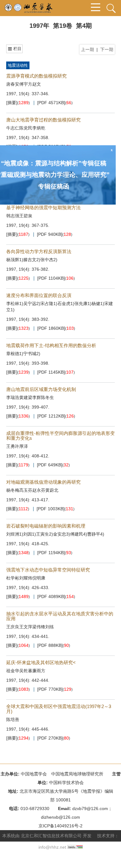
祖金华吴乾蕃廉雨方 (25, 670)
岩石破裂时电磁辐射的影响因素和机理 (45, 525)
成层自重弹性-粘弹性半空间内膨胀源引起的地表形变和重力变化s (60, 436)
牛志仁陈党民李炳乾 (25, 127)
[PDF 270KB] (50, 738)
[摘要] (11, 103)
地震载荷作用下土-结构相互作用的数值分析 (51, 345)
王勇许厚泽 (17, 446)
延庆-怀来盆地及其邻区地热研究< (41, 662)
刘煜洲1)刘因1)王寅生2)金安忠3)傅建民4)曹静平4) (55, 534)
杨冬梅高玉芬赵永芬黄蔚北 (32, 490)
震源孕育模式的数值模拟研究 (36, 76)
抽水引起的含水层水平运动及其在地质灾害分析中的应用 (59, 616)
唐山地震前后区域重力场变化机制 (41, 389)
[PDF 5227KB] (51, 147)
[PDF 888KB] (50, 645)
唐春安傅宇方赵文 (23, 84)
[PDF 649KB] (49, 465)
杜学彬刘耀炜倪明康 (25, 577)
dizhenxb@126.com (60, 817)
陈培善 (12, 719)
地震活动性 (18, 65)
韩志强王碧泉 (19, 215)
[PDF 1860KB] (51, 328)
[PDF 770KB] (50, 689)
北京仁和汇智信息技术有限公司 (51, 835)
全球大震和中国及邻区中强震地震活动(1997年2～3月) (58, 709)
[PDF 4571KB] (51, 103)
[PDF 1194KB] (51, 553)
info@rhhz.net (52, 847)
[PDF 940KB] (49, 234)
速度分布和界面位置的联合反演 (38, 295)
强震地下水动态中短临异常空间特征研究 (48, 569)
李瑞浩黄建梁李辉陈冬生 (30, 397)
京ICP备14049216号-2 (60, 825)
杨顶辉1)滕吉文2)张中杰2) (31, 259)
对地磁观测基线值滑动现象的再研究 (43, 482)
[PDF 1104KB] (51, 278)
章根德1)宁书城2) (23, 353)
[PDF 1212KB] (51, 416)
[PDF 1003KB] (51, 509)
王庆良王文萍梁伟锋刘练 (30, 626)
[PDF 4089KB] (51, 597)
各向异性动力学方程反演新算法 (38, 251)
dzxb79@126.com (90, 808)
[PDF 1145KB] (51, 372)
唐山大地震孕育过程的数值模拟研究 (43, 119)
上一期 (87, 49)
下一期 (106, 49)
